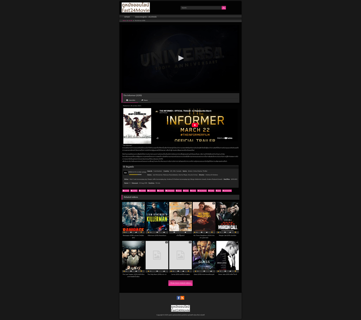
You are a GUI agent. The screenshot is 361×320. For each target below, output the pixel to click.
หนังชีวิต (135, 190)
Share (145, 100)
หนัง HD (130, 20)
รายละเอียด (131, 100)
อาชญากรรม (171, 190)
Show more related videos (180, 283)
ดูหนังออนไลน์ (227, 190)
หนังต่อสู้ (143, 190)
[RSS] (182, 298)
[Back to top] (355, 314)
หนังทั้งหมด (152, 190)
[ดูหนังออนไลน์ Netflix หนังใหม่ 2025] (136, 7)
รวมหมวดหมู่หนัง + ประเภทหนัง (146, 17)
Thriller (212, 190)
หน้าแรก (127, 17)
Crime (186, 190)
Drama (194, 190)
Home (124, 20)
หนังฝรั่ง (161, 190)
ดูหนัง (219, 190)
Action (179, 190)
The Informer (202, 190)
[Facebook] (178, 298)
